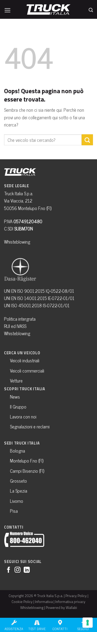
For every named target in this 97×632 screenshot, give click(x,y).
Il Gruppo (18, 406)
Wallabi (71, 607)
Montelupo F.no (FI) (26, 460)
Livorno (16, 501)
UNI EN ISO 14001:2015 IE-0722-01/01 (39, 298)
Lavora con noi (23, 416)
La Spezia (18, 490)
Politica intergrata (20, 319)
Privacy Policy (76, 595)
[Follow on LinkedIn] (27, 570)
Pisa (14, 511)
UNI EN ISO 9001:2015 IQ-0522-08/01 (39, 291)
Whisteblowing (17, 241)
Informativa (44, 601)
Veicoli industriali (24, 360)
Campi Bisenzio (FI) (27, 471)
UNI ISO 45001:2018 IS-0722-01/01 (37, 305)
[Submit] (87, 139)
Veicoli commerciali (27, 370)
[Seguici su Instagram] (17, 570)
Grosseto (18, 481)
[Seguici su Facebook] (9, 570)
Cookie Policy (22, 601)
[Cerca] (91, 9)
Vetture (16, 380)
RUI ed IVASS (15, 326)
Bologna (17, 450)
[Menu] (7, 9)
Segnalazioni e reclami (30, 426)
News (15, 396)
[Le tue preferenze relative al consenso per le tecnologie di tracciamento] (87, 622)
